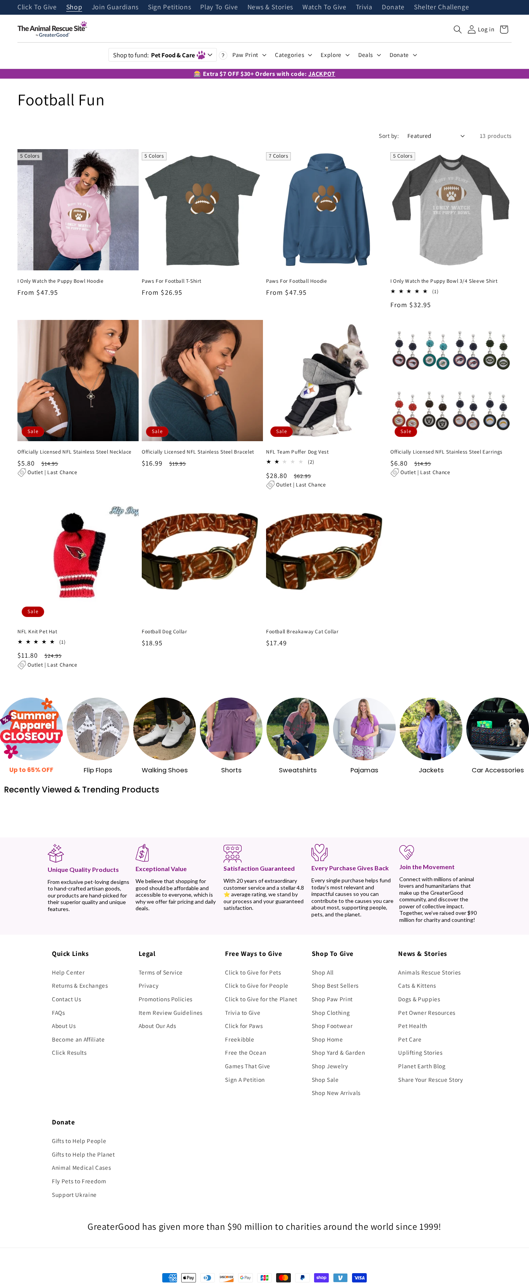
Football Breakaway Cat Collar (302, 631)
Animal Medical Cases (81, 1167)
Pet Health (412, 1026)
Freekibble (239, 1039)
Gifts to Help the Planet (83, 1154)
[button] (457, 29)
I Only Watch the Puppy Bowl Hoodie (60, 281)
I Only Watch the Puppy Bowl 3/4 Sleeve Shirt (443, 281)
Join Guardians (115, 7)
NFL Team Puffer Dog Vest (297, 452)
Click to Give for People (257, 985)
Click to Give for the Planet (261, 999)
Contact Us (66, 999)
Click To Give (37, 7)
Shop (74, 7)
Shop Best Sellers (335, 985)
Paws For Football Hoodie (296, 281)
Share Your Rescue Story (430, 1079)
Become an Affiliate (78, 1039)
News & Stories (270, 7)
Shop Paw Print (332, 999)
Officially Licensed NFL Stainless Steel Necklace (74, 452)
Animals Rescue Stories (429, 972)
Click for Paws (244, 1026)
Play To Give (219, 7)
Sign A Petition (245, 1079)
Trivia (364, 7)
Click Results (69, 1052)
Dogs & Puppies (419, 999)
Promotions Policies (166, 999)
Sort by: (389, 135)
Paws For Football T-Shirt (171, 281)
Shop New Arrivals (336, 1093)
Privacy (149, 985)
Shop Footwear (332, 1026)
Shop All (323, 972)
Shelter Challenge (441, 7)
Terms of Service (161, 972)
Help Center (68, 972)
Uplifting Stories (420, 1052)
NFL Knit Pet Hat (37, 631)
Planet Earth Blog (421, 1066)
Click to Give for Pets (253, 972)
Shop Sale (325, 1079)
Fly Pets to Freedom (79, 1181)
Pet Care (409, 1039)
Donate (393, 7)
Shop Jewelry (330, 1066)
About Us (64, 1026)
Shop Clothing (331, 1012)
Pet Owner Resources (426, 1012)
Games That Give (247, 1066)
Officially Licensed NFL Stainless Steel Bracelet (198, 452)
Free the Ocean (245, 1052)
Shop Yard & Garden (338, 1052)
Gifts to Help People (79, 1141)
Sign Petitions (169, 7)
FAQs (58, 1012)
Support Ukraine (74, 1194)
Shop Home (327, 1039)
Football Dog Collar (164, 631)
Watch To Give (324, 7)
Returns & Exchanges (80, 985)
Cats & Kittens (417, 985)
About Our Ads (158, 1026)
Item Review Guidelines (171, 1012)
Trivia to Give (242, 1012)
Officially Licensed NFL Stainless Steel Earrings (446, 452)
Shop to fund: (154, 55)
